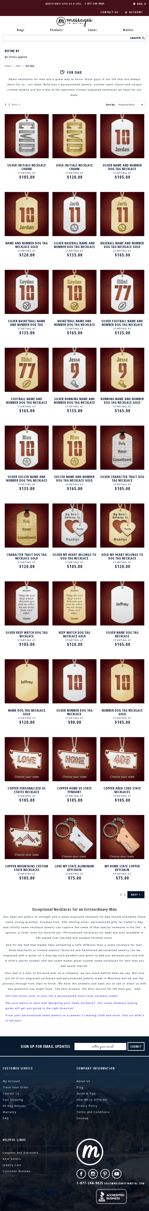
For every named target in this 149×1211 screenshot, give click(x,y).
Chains (92, 30)
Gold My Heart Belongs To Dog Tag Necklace (122, 556)
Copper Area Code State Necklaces (122, 790)
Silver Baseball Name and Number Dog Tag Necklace (74, 245)
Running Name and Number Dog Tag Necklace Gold (122, 400)
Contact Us (11, 1093)
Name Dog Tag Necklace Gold (26, 712)
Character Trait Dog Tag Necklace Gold (27, 556)
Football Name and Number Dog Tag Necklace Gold (26, 400)
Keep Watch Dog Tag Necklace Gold (74, 634)
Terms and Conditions (93, 1112)
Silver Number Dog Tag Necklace (74, 712)
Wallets (128, 30)
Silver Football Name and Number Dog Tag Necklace (122, 322)
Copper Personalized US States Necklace (27, 790)
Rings (20, 30)
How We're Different (92, 1099)
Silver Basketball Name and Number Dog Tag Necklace (26, 322)
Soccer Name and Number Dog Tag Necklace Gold (74, 478)
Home (8, 66)
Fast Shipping (13, 1099)
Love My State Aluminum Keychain (74, 868)
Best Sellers (12, 1159)
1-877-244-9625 (94, 3)
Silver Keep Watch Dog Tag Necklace (27, 634)
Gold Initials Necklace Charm (74, 167)
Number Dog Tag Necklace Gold (122, 712)
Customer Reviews (17, 1171)
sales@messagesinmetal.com (124, 1183)
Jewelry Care (12, 1165)
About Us (83, 1081)
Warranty (9, 1112)
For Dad (30, 66)
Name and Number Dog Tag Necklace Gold (26, 245)
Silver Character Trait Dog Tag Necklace (122, 478)
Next (15, 104)
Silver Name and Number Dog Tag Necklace (122, 167)
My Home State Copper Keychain (122, 868)
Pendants (56, 30)
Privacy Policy (87, 1106)
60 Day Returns (14, 1106)
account (136, 12)
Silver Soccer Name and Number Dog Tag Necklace (26, 478)
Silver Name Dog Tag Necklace (122, 634)
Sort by (110, 104)
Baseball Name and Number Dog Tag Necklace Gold (122, 245)
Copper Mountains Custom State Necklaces (26, 868)
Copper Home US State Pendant (74, 790)
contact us (109, 12)
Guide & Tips (86, 1093)
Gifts (18, 66)
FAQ (6, 1118)
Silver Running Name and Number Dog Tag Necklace (74, 400)
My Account (11, 1081)
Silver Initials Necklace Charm (26, 167)
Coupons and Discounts (21, 1152)
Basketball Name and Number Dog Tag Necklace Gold (74, 322)
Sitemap (82, 1118)
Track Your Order (16, 1087)
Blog (79, 1087)
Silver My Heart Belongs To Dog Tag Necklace (74, 556)
